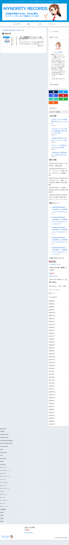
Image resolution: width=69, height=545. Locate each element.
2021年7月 (52, 371)
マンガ (3, 497)
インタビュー (4, 482)
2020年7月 (52, 406)
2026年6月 (52, 304)
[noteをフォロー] (60, 78)
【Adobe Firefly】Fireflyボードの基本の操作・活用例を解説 (58, 164)
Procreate (3, 458)
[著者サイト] (52, 78)
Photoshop (4, 452)
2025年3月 (52, 318)
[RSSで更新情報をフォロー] (64, 78)
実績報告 (3, 509)
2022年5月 (52, 345)
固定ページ (52, 293)
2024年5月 (52, 327)
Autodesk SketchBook (7, 440)
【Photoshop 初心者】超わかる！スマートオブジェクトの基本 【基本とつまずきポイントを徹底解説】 (58, 172)
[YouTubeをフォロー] (58, 78)
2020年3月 (52, 418)
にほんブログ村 (53, 276)
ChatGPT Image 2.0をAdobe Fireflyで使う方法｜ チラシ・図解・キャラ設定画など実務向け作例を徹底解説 (58, 181)
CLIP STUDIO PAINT (6, 443)
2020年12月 (52, 392)
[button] (66, 31)
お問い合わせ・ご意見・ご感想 (57, 286)
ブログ (3, 491)
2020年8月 (52, 403)
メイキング (4, 500)
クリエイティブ (5, 488)
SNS (2, 461)
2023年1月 (52, 336)
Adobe (3, 431)
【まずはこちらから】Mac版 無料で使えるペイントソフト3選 (59, 121)
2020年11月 (52, 395)
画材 (2, 515)
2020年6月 (52, 409)
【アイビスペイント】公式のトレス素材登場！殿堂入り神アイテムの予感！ (59, 131)
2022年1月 (52, 354)
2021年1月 (52, 389)
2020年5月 (52, 412)
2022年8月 (52, 342)
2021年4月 (52, 380)
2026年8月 (52, 301)
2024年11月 (52, 324)
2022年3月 (52, 348)
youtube (3, 464)
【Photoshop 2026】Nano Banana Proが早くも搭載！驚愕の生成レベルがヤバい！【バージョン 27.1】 (58, 197)
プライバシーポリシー (55, 289)
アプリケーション (6, 476)
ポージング (4, 494)
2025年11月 (52, 315)
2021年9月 (52, 365)
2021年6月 (52, 374)
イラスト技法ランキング (55, 264)
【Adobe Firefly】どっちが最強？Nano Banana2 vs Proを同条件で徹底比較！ (58, 190)
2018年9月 (52, 424)
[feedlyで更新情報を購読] (62, 78)
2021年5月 (52, 377)
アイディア (4, 467)
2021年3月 (52, 383)
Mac (2, 449)
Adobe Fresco (4, 437)
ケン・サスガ (58, 52)
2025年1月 (52, 321)
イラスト (3, 479)
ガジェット (4, 485)
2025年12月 (52, 312)
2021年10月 (52, 362)
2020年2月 (52, 421)
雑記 (2, 521)
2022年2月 (52, 351)
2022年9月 (52, 339)
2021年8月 (52, 368)
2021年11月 (52, 359)
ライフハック (4, 506)
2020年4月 (52, 415)
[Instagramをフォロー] (56, 78)
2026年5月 (52, 307)
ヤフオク (3, 503)
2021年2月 (52, 386)
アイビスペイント (6, 470)
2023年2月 (52, 333)
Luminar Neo (4, 446)
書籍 (2, 512)
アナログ (3, 473)
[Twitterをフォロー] (54, 78)
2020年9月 (52, 400)
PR (2, 455)
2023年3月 (52, 330)
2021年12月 (52, 356)
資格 (2, 518)
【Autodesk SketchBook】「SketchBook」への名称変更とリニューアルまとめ (59, 209)
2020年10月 (52, 398)
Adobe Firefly (4, 434)
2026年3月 (52, 310)
